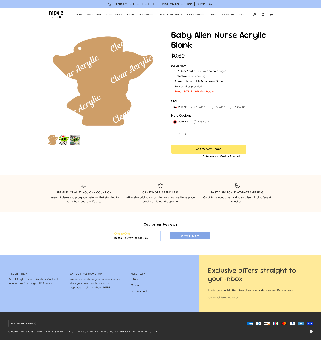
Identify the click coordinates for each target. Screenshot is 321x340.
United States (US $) (23, 323)
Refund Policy (44, 331)
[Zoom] (104, 82)
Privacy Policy (109, 331)
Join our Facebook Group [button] (86, 273)
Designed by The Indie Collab (138, 331)
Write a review (190, 235)
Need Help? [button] (138, 273)
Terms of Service (87, 331)
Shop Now (204, 4)
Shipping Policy (65, 331)
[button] (94, 14)
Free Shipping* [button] (17, 273)
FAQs (134, 279)
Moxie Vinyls (19, 331)
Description (179, 65)
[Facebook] (311, 331)
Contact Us (138, 285)
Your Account (139, 291)
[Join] (310, 297)
